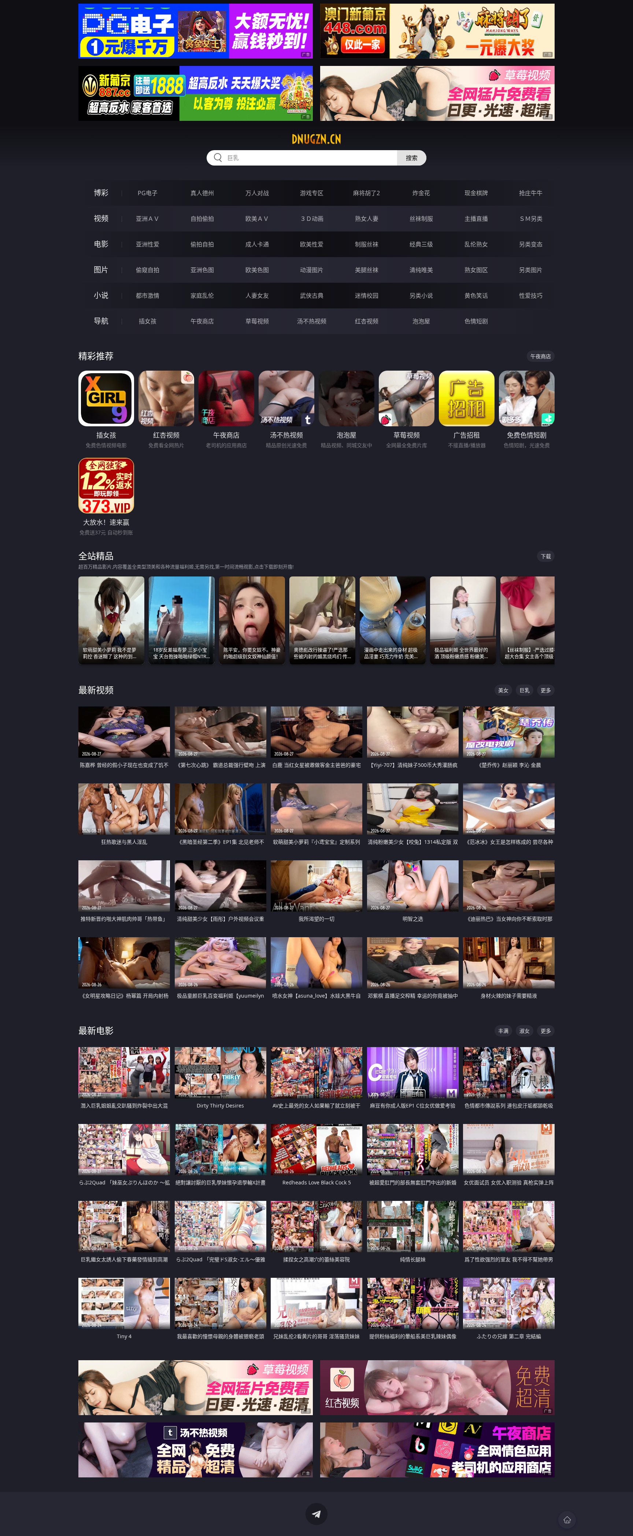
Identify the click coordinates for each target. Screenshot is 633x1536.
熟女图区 (476, 270)
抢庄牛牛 (531, 193)
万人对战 (257, 193)
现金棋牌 (476, 193)
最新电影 (96, 1030)
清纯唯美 (421, 270)
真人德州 (202, 193)
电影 (101, 244)
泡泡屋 (421, 321)
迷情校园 (366, 296)
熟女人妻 (366, 219)
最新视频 (96, 690)
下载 (546, 556)
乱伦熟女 (476, 244)
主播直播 (476, 219)
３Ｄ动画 (311, 219)
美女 (503, 690)
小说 (101, 295)
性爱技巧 (531, 296)
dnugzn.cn (316, 139)
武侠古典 (311, 296)
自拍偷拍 (202, 219)
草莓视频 (257, 321)
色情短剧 (476, 321)
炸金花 (421, 193)
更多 (546, 690)
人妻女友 (257, 296)
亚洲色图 (202, 270)
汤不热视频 (311, 321)
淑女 (524, 1030)
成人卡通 (257, 244)
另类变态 (531, 244)
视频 (101, 218)
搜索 (412, 158)
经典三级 (421, 244)
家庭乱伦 (202, 296)
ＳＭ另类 (531, 219)
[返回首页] (567, 1520)
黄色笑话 (476, 296)
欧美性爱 (311, 244)
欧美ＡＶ (257, 219)
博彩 (101, 193)
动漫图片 (311, 270)
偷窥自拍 (147, 270)
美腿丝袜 (366, 270)
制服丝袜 (366, 244)
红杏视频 (366, 321)
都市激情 (147, 296)
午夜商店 (202, 321)
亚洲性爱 (147, 244)
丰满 (503, 1030)
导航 (101, 321)
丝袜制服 (421, 219)
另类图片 (531, 270)
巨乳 (524, 690)
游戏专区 (311, 193)
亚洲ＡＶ (147, 219)
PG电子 (148, 193)
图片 (101, 270)
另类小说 (421, 296)
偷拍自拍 (202, 244)
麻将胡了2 (366, 193)
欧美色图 (257, 270)
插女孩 (147, 321)
